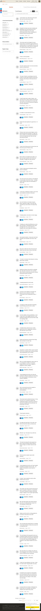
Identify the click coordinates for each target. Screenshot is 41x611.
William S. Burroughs (23, 367)
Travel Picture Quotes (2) (30, 7)
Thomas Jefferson (22, 216)
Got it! (32, 607)
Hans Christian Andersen (24, 284)
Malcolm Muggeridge (23, 91)
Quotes (11, 7)
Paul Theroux (4, 24)
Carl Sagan (21, 543)
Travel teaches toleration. (24, 413)
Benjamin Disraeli (22, 241)
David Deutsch (22, 406)
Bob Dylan (21, 516)
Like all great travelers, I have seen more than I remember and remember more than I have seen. (29, 238)
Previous (20, 600)
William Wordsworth (23, 332)
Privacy (7, 606)
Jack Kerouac (4, 25)
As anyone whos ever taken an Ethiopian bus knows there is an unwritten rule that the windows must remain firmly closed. (28, 588)
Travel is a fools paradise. (25, 56)
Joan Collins (21, 320)
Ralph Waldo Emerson (23, 58)
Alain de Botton (5, 29)
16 (34, 600)
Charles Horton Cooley (23, 447)
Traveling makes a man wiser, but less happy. (28, 215)
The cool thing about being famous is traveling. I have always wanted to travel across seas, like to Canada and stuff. (29, 525)
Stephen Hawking (22, 49)
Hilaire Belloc (4, 32)
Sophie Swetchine (23, 149)
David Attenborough (5, 33)
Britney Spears (22, 528)
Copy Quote (26, 23)
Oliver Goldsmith (22, 391)
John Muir (21, 194)
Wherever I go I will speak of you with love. (28, 432)
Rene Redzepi (22, 125)
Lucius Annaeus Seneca (23, 354)
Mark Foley (21, 184)
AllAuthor (6, 605)
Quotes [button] (20, 1)
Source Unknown (5, 35)
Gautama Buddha (22, 114)
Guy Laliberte (22, 35)
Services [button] (28, 1)
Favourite (36, 11)
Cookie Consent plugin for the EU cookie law (32, 609)
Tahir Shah (4, 22)
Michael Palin (4, 37)
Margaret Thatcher (23, 69)
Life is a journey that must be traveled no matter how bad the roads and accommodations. (28, 389)
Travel (26, 35)
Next (37, 600)
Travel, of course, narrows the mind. (27, 89)
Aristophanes (22, 207)
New (31, 11)
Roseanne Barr (22, 506)
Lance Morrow (22, 342)
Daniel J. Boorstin (22, 494)
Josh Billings (22, 307)
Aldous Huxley (22, 262)
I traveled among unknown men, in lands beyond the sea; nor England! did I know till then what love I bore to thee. (28, 329)
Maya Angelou (22, 139)
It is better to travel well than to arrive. (27, 112)
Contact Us (17, 606)
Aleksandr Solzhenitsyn (23, 555)
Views (33, 11)
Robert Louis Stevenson (6, 30)
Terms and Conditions (12, 606)
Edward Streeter (22, 171)
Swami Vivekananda (23, 161)
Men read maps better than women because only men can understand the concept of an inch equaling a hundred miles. (28, 503)
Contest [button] (24, 1)
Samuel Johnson (5, 27)
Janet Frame (22, 579)
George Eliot (22, 425)
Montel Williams (22, 105)
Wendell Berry (22, 275)
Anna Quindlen (22, 481)
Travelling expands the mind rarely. (26, 282)
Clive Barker (22, 434)
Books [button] (17, 1)
